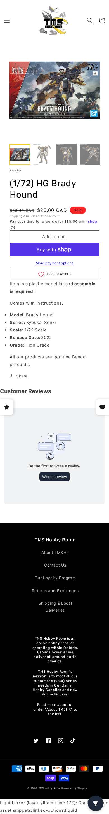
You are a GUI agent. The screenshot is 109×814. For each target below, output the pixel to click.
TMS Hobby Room (50, 788)
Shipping (16, 216)
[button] (7, 20)
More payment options (55, 263)
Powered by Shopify (74, 788)
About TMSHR (55, 552)
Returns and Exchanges (55, 590)
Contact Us (55, 565)
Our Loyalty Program (55, 577)
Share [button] (22, 376)
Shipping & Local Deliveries (55, 607)
